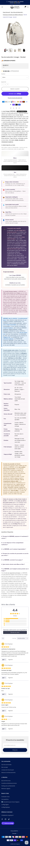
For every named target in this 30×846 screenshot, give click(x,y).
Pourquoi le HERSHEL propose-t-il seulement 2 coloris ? (14, 537)
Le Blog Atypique (5, 807)
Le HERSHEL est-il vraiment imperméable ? (14, 549)
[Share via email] (19, 108)
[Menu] (2, 7)
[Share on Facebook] (11, 108)
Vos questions (4, 799)
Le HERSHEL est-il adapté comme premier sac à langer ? (15, 569)
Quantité (3, 81)
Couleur (3, 73)
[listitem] (15, 2)
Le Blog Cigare (5, 804)
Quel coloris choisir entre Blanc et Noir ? (14, 564)
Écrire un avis (15, 632)
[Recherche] (28, 7)
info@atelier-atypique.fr (7, 815)
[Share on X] (13, 108)
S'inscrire (15, 750)
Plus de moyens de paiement (15, 98)
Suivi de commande (6, 764)
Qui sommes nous (5, 780)
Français (14, 833)
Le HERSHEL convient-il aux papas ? (13, 560)
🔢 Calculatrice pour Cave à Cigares (10, 802)
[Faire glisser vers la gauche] (3, 50)
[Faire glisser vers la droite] (27, 50)
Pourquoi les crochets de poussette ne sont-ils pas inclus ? (14, 554)
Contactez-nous (5, 796)
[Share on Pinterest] (16, 108)
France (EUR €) (14, 831)
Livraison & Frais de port (7, 770)
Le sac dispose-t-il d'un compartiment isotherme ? (12, 543)
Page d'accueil (6, 12)
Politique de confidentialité (8, 786)
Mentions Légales (5, 788)
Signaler (10, 659)
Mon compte (4, 767)
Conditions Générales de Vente (9, 783)
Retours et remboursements (8, 772)
